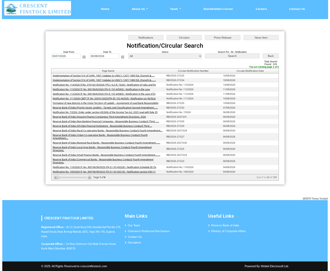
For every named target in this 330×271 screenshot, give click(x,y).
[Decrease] (55, 177)
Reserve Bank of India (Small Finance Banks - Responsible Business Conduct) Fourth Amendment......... (106, 155)
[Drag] (58, 177)
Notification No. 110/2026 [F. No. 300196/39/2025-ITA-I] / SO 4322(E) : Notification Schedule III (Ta (104, 167)
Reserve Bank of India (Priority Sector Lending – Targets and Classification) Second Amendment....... (105, 107)
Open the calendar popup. (84, 57)
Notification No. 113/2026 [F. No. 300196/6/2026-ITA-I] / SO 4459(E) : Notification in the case (101, 89)
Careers (261, 9)
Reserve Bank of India (225, 225)
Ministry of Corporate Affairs (228, 231)
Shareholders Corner (218, 9)
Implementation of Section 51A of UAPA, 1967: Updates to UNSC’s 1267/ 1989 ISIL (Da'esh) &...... (104, 75)
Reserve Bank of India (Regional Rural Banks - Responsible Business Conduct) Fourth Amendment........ (106, 142)
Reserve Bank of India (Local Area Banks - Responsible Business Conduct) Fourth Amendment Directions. (102, 149)
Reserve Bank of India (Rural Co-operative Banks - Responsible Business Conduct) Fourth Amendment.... (108, 130)
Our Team (134, 225)
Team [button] (174, 9)
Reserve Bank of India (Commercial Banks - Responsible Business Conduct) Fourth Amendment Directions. (103, 161)
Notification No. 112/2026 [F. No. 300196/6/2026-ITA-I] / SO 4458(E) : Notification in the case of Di (104, 94)
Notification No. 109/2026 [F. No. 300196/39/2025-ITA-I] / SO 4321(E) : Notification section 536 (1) (104, 171)
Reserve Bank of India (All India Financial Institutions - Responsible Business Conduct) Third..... (102, 126)
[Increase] (89, 177)
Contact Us (297, 9)
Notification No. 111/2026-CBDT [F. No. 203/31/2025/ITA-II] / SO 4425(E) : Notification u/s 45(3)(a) (104, 98)
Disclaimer (134, 242)
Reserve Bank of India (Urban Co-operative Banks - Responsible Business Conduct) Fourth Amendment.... (100, 136)
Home (105, 9)
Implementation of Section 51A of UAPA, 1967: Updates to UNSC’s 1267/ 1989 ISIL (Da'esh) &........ (104, 80)
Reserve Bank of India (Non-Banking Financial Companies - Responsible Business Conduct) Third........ (106, 121)
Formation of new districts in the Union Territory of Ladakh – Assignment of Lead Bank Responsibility (106, 103)
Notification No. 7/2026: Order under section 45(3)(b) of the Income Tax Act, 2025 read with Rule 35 (105, 112)
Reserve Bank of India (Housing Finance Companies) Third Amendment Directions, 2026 (99, 116)
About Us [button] (139, 9)
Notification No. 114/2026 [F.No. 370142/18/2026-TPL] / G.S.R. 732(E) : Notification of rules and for (104, 84)
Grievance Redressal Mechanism (149, 231)
